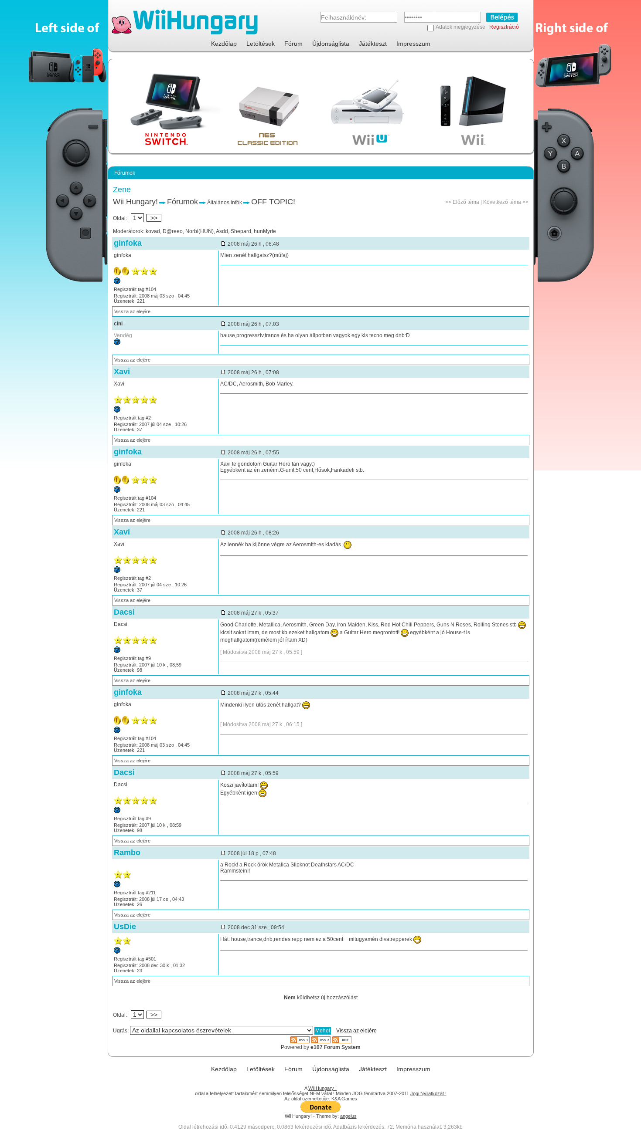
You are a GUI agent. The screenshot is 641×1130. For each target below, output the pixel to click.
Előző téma (466, 202)
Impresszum (413, 43)
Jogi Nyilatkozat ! (428, 1093)
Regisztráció (504, 27)
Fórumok (182, 201)
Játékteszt (373, 43)
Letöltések (260, 43)
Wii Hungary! (135, 201)
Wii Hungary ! (322, 1088)
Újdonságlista (330, 43)
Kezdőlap (224, 43)
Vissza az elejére (132, 311)
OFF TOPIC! (273, 201)
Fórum (293, 43)
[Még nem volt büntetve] (117, 282)
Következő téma (502, 202)
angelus (348, 1116)
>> (154, 217)
